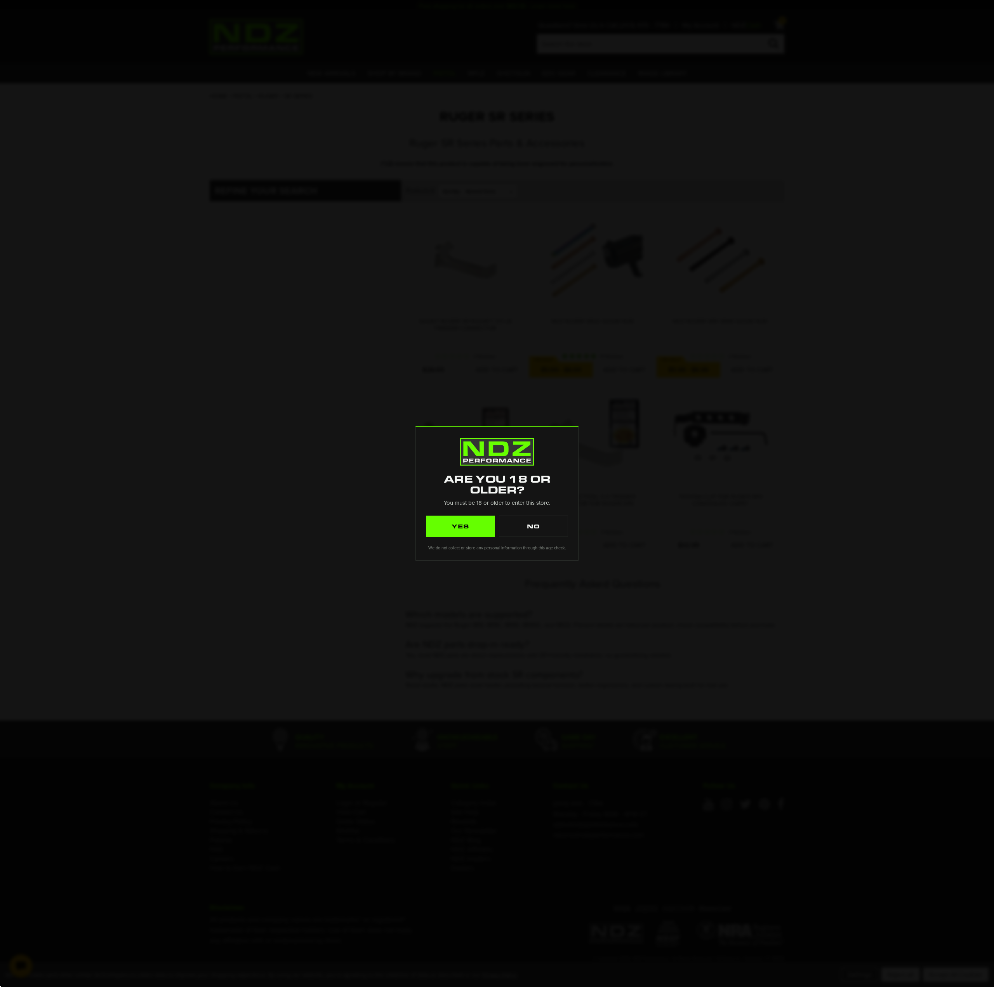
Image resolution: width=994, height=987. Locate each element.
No (533, 526)
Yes (460, 526)
